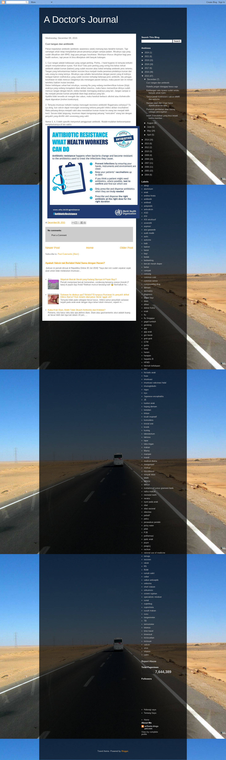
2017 (147, 68)
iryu (145, 393)
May (149, 131)
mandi (146, 457)
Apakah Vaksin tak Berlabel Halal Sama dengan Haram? (75, 263)
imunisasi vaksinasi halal (155, 383)
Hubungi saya (150, 709)
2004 (147, 175)
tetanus (147, 627)
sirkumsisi (148, 590)
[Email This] (73, 222)
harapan (147, 355)
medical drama (150, 461)
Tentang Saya (150, 713)
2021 (147, 56)
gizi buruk (148, 335)
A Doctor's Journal (81, 19)
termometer (149, 624)
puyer (146, 542)
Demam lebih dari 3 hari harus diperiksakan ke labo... (159, 104)
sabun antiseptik (151, 580)
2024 (147, 52)
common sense (151, 281)
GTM (146, 342)
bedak (146, 257)
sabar (146, 576)
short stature (149, 587)
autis (146, 236)
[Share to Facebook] (81, 222)
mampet (147, 454)
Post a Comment (59, 235)
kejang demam (150, 406)
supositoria (149, 607)
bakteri (147, 247)
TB (145, 621)
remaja (147, 556)
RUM (146, 570)
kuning (147, 430)
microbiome (149, 471)
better (146, 267)
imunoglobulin (150, 386)
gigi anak (148, 332)
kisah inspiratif (150, 417)
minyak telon (149, 474)
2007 (147, 163)
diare (146, 301)
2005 (147, 171)
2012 (147, 147)
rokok (146, 563)
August (150, 123)
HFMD (147, 362)
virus (146, 648)
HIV (145, 369)
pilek (146, 529)
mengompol (149, 464)
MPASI (147, 481)
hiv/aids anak (150, 372)
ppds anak (148, 539)
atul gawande (150, 230)
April (149, 135)
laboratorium (149, 434)
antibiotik (148, 199)
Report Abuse (148, 661)
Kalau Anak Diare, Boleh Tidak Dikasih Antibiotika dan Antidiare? (76, 310)
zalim (146, 655)
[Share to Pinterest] (84, 222)
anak (146, 192)
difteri (146, 304)
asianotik (148, 223)
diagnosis (148, 294)
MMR (146, 478)
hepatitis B (148, 359)
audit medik (149, 233)
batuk (146, 250)
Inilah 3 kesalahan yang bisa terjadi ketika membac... (162, 117)
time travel (148, 631)
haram (146, 352)
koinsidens (148, 420)
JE (145, 400)
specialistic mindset (153, 597)
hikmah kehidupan (152, 366)
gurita (146, 345)
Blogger (124, 751)
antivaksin (148, 209)
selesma (147, 583)
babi (146, 243)
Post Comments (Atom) (68, 254)
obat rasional (149, 508)
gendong (147, 325)
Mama (146, 451)
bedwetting (148, 260)
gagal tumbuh (150, 321)
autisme (147, 240)
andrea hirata (149, 196)
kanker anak (149, 403)
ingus (146, 389)
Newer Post (52, 247)
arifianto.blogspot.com (151, 727)
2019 (147, 60)
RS (145, 566)
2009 (147, 155)
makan (147, 447)
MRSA (147, 485)
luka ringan (149, 444)
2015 (147, 76)
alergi (146, 185)
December (152, 79)
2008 (147, 159)
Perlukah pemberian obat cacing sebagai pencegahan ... (160, 110)
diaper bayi (149, 298)
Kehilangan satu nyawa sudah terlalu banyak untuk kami (162, 91)
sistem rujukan (150, 593)
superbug (148, 604)
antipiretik (148, 206)
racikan (147, 549)
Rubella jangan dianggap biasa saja (162, 86)
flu (145, 315)
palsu (146, 519)
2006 (147, 167)
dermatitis (148, 291)
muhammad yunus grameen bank (159, 488)
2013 (147, 143)
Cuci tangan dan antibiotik (157, 83)
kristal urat (148, 423)
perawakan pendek (152, 522)
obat (146, 505)
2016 (147, 72)
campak (147, 270)
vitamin (147, 651)
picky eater (149, 525)
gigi (145, 328)
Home (89, 247)
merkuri (147, 468)
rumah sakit (149, 573)
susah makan (150, 610)
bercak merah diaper (153, 264)
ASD (146, 213)
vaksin (147, 644)
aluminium (148, 189)
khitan (146, 413)
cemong (147, 274)
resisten (147, 559)
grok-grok (148, 338)
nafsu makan (149, 491)
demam (147, 287)
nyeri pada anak (151, 502)
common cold (150, 277)
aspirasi (147, 226)
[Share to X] (78, 222)
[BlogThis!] (75, 222)
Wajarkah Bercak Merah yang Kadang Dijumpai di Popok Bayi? (88, 279)
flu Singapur (149, 318)
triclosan (147, 641)
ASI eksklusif (150, 219)
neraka (147, 498)
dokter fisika (149, 308)
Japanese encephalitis (154, 396)
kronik (146, 427)
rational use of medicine (154, 553)
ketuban (147, 410)
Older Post (126, 247)
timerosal (148, 634)
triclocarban (149, 638)
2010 (147, 151)
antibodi (147, 202)
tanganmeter (149, 617)
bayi (146, 253)
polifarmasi (149, 536)
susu (146, 614)
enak (146, 311)
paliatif (147, 515)
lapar (146, 440)
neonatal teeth (150, 495)
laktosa (147, 437)
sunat (146, 600)
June (149, 127)
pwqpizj (147, 546)
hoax (146, 376)
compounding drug (152, 284)
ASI (145, 216)
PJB (146, 532)
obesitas (147, 512)
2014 (147, 140)
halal (146, 349)
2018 (147, 64)
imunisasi (148, 379)
